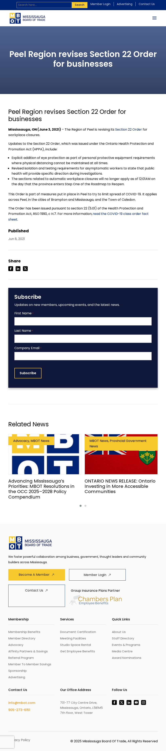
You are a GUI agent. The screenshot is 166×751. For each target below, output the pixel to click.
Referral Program (21, 658)
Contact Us (147, 4)
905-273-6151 (19, 710)
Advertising (124, 4)
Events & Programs (126, 645)
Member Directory (21, 638)
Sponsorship (17, 671)
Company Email (27, 348)
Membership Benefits (24, 632)
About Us (119, 632)
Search (79, 5)
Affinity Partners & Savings (28, 651)
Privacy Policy (19, 740)
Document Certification (78, 632)
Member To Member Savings (29, 664)
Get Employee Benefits (77, 651)
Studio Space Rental (75, 645)
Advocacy (15, 645)
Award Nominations (126, 658)
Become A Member (34, 574)
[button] (80, 506)
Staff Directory (123, 638)
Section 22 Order (128, 129)
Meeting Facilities (73, 638)
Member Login (100, 4)
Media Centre (122, 651)
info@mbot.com (21, 702)
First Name (23, 313)
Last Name (23, 331)
